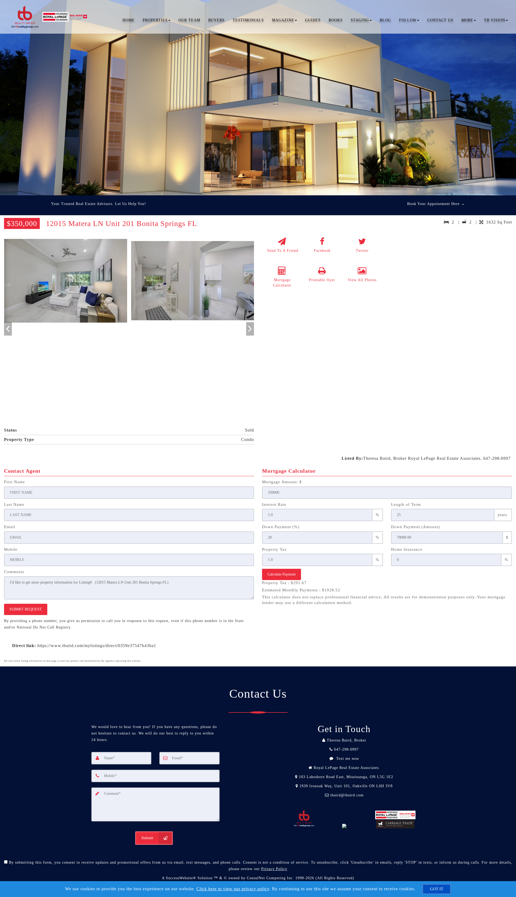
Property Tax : (284, 583)
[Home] (50, 10)
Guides (313, 20)
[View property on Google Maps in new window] (451, 275)
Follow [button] (408, 20)
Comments (14, 572)
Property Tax (274, 549)
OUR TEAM (189, 20)
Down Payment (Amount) (415, 527)
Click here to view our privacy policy (232, 889)
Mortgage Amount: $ (282, 482)
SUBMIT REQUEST (25, 609)
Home (129, 20)
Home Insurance (406, 549)
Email (9, 527)
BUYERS (216, 20)
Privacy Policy (274, 869)
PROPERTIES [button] (155, 20)
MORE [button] (467, 20)
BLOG (385, 20)
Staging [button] (360, 20)
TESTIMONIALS (248, 20)
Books (336, 20)
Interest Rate (274, 504)
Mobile (10, 549)
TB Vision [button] (494, 20)
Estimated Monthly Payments (301, 590)
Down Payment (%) (280, 527)
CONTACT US (440, 20)
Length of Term (406, 504)
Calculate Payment (281, 574)
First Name (14, 482)
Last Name (14, 504)
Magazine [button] (283, 20)
